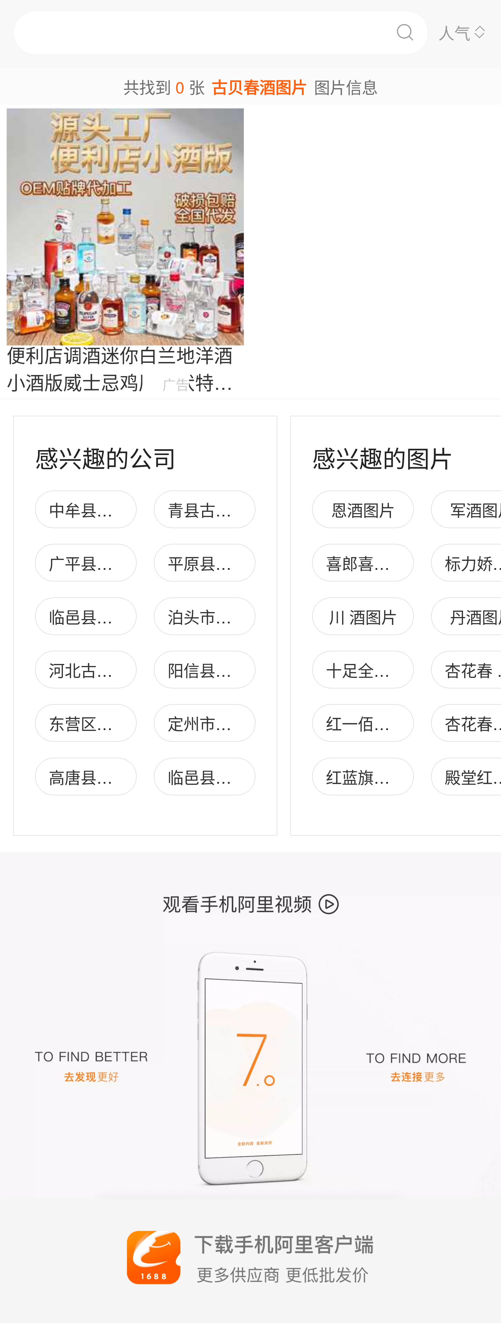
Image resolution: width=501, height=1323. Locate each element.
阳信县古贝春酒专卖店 (247, 669)
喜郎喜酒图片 (374, 563)
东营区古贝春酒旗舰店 (128, 723)
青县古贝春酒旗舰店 (239, 509)
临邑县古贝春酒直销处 (128, 616)
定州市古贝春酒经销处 (247, 723)
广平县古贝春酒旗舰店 (128, 563)
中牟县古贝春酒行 (112, 509)
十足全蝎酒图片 (382, 669)
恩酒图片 (363, 509)
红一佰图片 (366, 723)
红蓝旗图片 (366, 776)
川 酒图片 (363, 616)
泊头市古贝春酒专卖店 (247, 616)
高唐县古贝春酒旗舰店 (128, 776)
